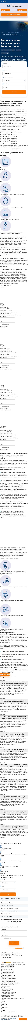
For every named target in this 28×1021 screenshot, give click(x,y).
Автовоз (3, 987)
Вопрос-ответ (4, 1007)
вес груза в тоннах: (8, 77)
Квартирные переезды (6, 969)
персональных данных (18, 948)
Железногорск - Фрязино (7, 905)
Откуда (5, 63)
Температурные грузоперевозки (9, 258)
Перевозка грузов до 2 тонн (8, 973)
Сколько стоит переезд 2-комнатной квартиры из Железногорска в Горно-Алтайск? (14, 700)
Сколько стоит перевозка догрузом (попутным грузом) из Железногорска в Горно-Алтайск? (14, 780)
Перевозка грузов (5, 990)
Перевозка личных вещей (7, 967)
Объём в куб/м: (7, 83)
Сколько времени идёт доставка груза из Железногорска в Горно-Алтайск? (14, 811)
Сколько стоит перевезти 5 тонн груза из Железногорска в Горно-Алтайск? (14, 733)
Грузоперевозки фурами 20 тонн (9, 980)
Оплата (3, 1010)
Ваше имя (4, 929)
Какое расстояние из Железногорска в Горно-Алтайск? (14, 826)
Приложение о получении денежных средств (11, 860)
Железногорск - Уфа (6, 913)
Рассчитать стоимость (15, 14)
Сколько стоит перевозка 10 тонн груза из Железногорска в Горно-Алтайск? (14, 750)
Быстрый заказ (6, 674)
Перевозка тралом (5, 986)
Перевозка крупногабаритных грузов (10, 983)
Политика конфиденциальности (9, 1012)
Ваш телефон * (5, 935)
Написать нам (10, 966)
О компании (4, 1002)
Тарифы (3, 1001)
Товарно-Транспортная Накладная (9, 866)
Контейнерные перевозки (7, 247)
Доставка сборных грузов (7, 995)
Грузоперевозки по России (7, 993)
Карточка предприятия (5, 848)
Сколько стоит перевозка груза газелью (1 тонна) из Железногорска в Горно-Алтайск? (14, 682)
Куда (5, 70)
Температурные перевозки (8, 981)
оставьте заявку (15, 148)
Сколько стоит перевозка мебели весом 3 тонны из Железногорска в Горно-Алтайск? (14, 717)
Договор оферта (4, 871)
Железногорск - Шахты (6, 916)
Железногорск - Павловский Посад (9, 911)
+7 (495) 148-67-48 (22, 10)
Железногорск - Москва (6, 902)
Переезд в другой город (7, 989)
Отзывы (3, 1008)
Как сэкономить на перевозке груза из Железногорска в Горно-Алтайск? (14, 796)
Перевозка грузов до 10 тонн (8, 978)
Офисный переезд (5, 996)
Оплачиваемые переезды (7, 972)
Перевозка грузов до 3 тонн (8, 975)
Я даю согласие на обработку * (13, 948)
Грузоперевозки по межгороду (8, 992)
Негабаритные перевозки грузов (9, 984)
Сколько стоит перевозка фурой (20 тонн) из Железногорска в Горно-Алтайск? (14, 765)
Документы (4, 1004)
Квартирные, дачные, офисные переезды (11, 237)
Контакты (3, 1005)
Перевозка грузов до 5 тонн (8, 977)
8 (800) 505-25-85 (5, 10)
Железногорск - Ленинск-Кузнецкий (9, 908)
